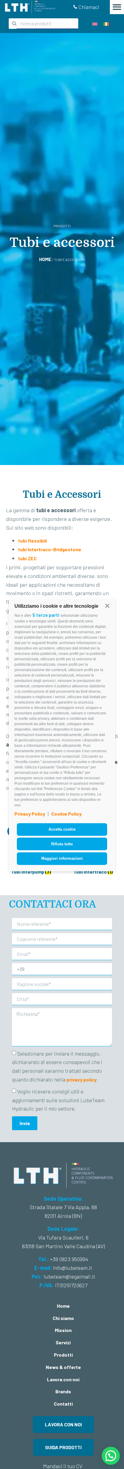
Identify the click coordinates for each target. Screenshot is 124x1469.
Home (45, 259)
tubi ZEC (27, 558)
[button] (107, 605)
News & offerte (63, 1367)
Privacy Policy (29, 814)
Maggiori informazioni (62, 858)
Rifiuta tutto (62, 844)
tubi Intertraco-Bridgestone (49, 549)
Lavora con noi (63, 1379)
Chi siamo (63, 1318)
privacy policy (82, 1079)
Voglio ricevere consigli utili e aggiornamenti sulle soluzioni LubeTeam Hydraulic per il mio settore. (58, 1100)
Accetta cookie (62, 829)
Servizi (63, 1342)
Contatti (63, 1404)
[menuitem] (95, 24)
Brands (63, 1391)
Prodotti (63, 1355)
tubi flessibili (32, 540)
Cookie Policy (66, 814)
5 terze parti (46, 615)
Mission (63, 1330)
